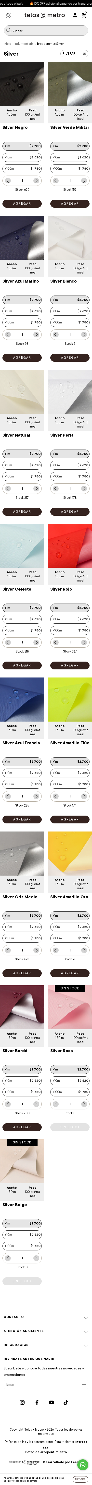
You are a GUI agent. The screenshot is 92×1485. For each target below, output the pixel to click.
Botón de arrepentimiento (46, 1452)
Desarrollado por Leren (61, 1462)
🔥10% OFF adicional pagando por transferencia (55, 3)
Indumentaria (24, 44)
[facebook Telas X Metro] (37, 1403)
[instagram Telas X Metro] (22, 1403)
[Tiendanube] (24, 1464)
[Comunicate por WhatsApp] (82, 1464)
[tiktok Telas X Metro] (66, 1403)
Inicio (7, 44)
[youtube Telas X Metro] (51, 1403)
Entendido (80, 1479)
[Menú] (8, 16)
